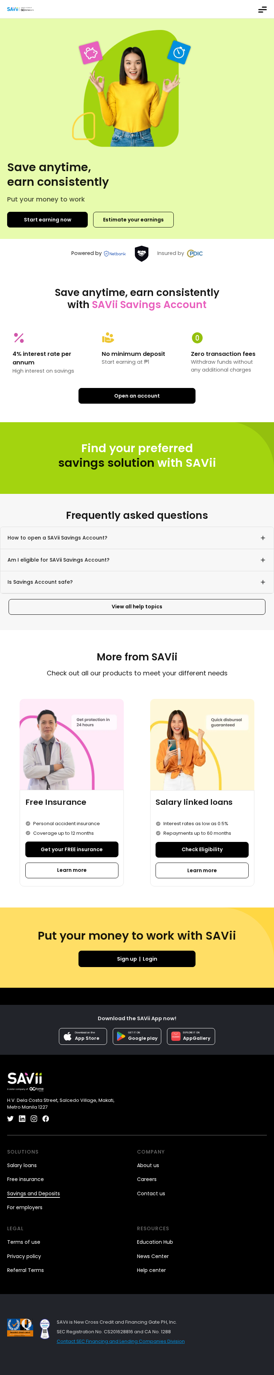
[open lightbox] (45, 1329)
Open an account (137, 395)
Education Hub (155, 1242)
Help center (151, 1270)
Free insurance (25, 1179)
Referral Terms (25, 1270)
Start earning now (47, 219)
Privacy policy (24, 1256)
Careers (147, 1179)
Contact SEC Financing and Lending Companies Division (121, 1341)
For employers (24, 1207)
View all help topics (137, 606)
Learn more (72, 870)
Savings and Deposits (33, 1193)
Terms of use (23, 1242)
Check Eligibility (202, 849)
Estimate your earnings (133, 219)
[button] (262, 9)
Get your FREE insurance (72, 849)
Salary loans (22, 1165)
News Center (153, 1256)
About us (148, 1165)
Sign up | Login (137, 958)
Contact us (151, 1193)
